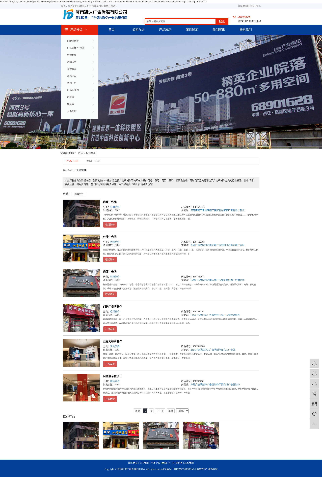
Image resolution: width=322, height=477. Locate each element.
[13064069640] (314, 394)
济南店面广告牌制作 (234, 280)
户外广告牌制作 (199, 384)
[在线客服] (314, 384)
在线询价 (110, 224)
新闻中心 (166, 463)
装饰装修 (71, 111)
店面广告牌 (110, 271)
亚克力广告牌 (228, 349)
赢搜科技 (213, 469)
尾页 (170, 410)
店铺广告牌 (110, 202)
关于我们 (144, 463)
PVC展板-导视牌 (75, 48)
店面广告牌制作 (199, 280)
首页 (112, 29)
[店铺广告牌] (81, 213)
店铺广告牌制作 (215, 210)
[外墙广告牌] (81, 248)
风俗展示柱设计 (112, 376)
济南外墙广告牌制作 (217, 245)
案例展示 (192, 29)
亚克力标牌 (196, 349)
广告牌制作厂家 (215, 384)
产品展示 (165, 29)
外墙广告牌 (110, 236)
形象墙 (70, 97)
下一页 (160, 410)
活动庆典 (71, 62)
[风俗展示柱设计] (81, 388)
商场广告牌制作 (231, 384)
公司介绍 (138, 29)
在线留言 (178, 463)
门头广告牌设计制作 (229, 315)
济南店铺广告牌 (199, 210)
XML (258, 6)
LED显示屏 (73, 41)
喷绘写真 (71, 69)
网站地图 (243, 6)
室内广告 (71, 83)
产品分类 (76, 29)
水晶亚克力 (73, 90)
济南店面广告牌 (215, 280)
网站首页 (133, 463)
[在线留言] (314, 414)
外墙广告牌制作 (199, 245)
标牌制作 (71, 55)
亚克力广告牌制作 (211, 349)
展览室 (70, 104)
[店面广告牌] (81, 283)
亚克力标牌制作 (112, 341)
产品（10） (73, 161)
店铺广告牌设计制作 (234, 210)
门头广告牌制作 (112, 306)
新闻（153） (94, 161)
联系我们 (246, 29)
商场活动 (71, 76)
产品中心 (155, 463)
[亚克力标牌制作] (81, 353)
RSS (252, 6)
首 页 (81, 153)
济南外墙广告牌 (236, 245)
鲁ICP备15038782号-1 (185, 469)
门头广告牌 (196, 315)
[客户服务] (314, 363)
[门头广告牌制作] (81, 318)
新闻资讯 (219, 29)
